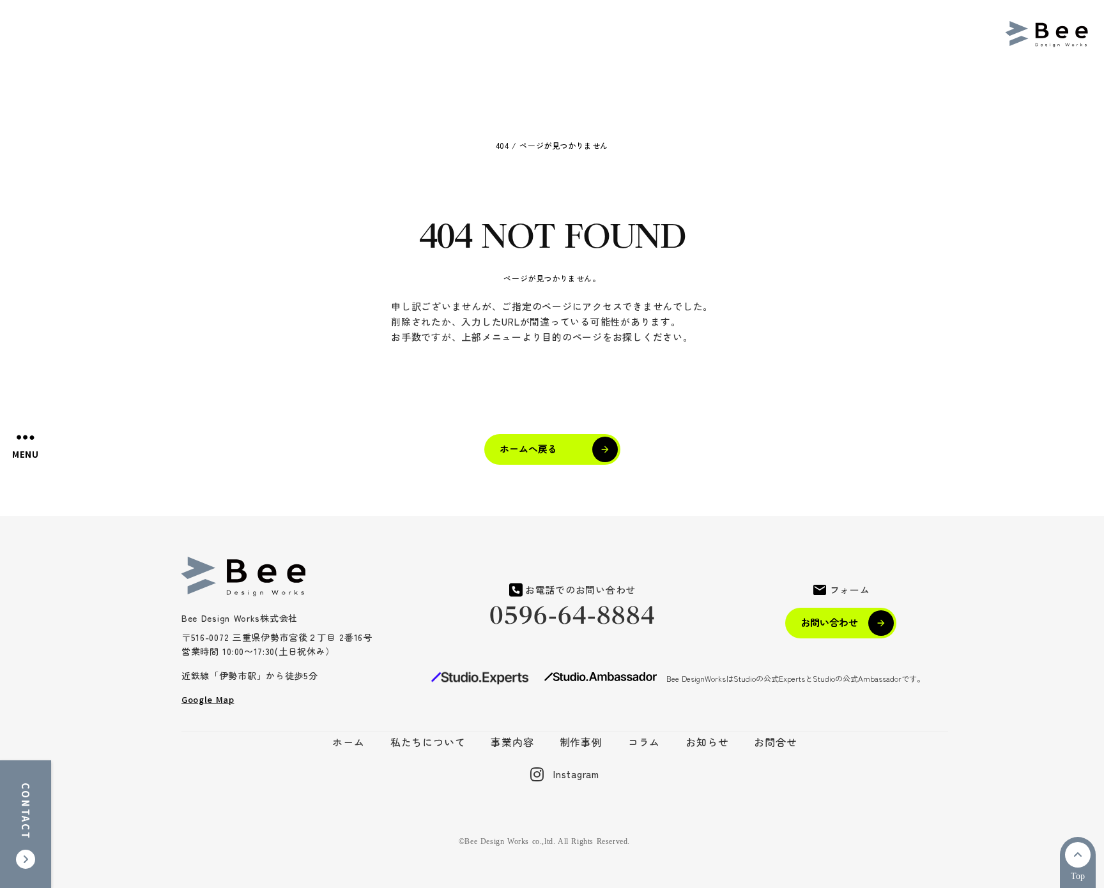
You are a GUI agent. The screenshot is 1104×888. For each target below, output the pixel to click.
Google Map (207, 699)
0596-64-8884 (572, 615)
